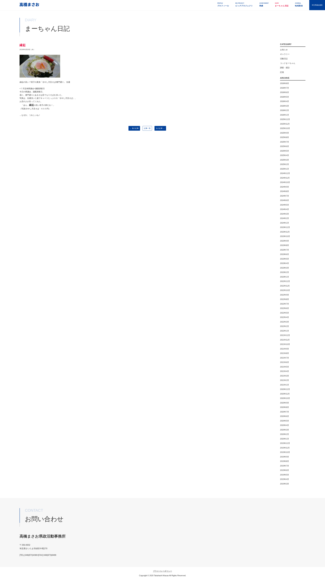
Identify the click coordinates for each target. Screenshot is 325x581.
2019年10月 (285, 452)
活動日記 (284, 59)
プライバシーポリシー (162, 571)
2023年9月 (284, 241)
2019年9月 (284, 457)
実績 (264, 5)
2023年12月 (285, 227)
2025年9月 (284, 133)
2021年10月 (285, 344)
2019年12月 (285, 443)
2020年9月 (284, 403)
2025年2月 (284, 164)
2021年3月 (284, 376)
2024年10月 (285, 182)
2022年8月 (284, 299)
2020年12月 (285, 389)
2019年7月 (284, 466)
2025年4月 (284, 155)
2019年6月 (284, 470)
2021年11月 (285, 340)
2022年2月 (284, 326)
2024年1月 (284, 223)
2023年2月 (284, 272)
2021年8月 (284, 353)
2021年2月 (284, 380)
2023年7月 (284, 250)
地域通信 (299, 5)
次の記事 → (160, 128)
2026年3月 (284, 106)
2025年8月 (284, 137)
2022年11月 (285, 286)
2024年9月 (284, 187)
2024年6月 (284, 200)
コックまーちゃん (287, 63)
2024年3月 (284, 214)
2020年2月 (284, 434)
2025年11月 (285, 124)
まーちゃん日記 (282, 5)
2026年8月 (284, 83)
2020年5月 (284, 421)
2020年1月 (284, 439)
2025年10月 (285, 128)
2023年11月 (285, 232)
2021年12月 (285, 335)
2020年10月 (285, 398)
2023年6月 (284, 254)
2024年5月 (284, 205)
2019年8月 (284, 461)
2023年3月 (284, 268)
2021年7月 (284, 358)
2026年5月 (284, 97)
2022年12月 (285, 281)
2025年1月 (284, 169)
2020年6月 (284, 416)
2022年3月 (284, 322)
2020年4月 (284, 425)
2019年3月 (284, 484)
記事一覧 (147, 128)
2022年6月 (284, 308)
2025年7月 (284, 142)
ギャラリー (285, 54)
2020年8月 (284, 407)
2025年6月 (284, 146)
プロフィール (223, 5)
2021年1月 (284, 385)
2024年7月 (284, 196)
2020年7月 (284, 412)
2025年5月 (284, 151)
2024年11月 (285, 178)
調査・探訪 (285, 68)
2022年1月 (284, 331)
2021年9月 (284, 349)
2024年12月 (285, 173)
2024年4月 (284, 209)
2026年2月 (284, 110)
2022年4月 (284, 317)
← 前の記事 (134, 128)
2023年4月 (284, 263)
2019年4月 (284, 479)
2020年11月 (285, 394)
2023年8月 (284, 245)
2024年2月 (284, 218)
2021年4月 (284, 371)
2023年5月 (284, 259)
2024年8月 (284, 191)
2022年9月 (284, 295)
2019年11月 (285, 448)
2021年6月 (284, 362)
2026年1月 (284, 115)
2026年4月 (284, 101)
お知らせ (284, 50)
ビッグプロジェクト (244, 5)
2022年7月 (284, 304)
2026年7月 (284, 88)
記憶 (282, 72)
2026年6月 (284, 92)
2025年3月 (284, 160)
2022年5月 (284, 313)
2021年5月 (284, 367)
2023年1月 (284, 277)
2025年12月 (285, 119)
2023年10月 (285, 236)
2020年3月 (284, 430)
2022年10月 (285, 290)
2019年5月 (284, 475)
